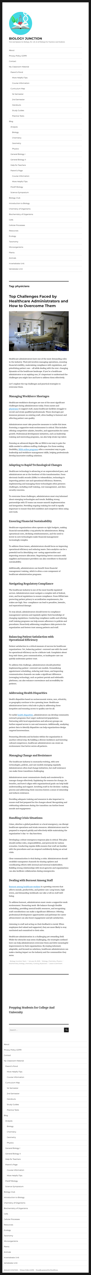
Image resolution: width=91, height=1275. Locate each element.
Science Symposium (20, 192)
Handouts (16, 105)
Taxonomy (13, 242)
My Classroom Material (19, 67)
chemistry (29, 963)
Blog (11, 121)
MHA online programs (28, 449)
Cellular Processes (17, 225)
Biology (15, 132)
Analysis (14, 127)
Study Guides (18, 110)
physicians (14, 409)
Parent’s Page (17, 171)
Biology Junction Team (18, 961)
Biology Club (14, 198)
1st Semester (18, 94)
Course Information (20, 83)
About (12, 50)
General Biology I (18, 154)
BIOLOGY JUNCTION (25, 38)
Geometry (16, 143)
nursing (36, 963)
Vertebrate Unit (16, 269)
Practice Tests (18, 116)
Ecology (12, 236)
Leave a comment (55, 963)
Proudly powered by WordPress (47, 1270)
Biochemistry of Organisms (21, 214)
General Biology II (18, 160)
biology (22, 963)
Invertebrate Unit (16, 263)
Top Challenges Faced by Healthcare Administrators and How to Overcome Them (38, 301)
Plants (12, 253)
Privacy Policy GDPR (18, 56)
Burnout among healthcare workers (24, 887)
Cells (11, 220)
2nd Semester (18, 99)
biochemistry (14, 963)
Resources (13, 231)
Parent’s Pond (17, 72)
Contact (12, 61)
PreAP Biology (17, 187)
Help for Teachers (18, 165)
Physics (15, 149)
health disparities (25, 715)
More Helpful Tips (20, 78)
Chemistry (16, 138)
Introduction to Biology (19, 203)
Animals (12, 258)
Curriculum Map (18, 89)
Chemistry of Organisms (20, 209)
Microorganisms (16, 247)
